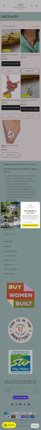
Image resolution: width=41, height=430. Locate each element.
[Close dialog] (39, 202)
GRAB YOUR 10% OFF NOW (30, 225)
